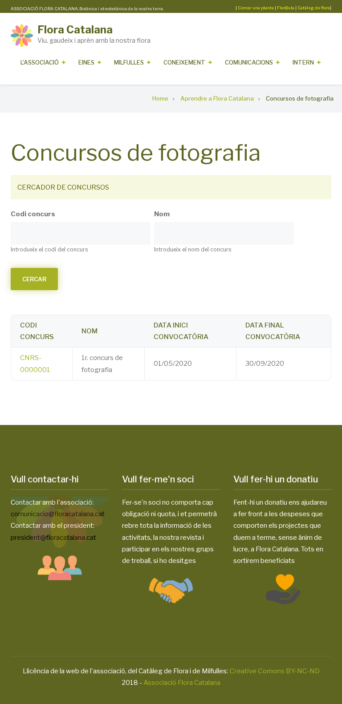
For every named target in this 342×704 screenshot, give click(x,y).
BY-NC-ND (274, 671)
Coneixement (184, 62)
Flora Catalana (75, 29)
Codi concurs (33, 214)
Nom (162, 214)
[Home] (22, 35)
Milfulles (129, 62)
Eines (86, 62)
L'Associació (39, 62)
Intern (303, 62)
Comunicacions (249, 62)
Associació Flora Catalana (181, 683)
